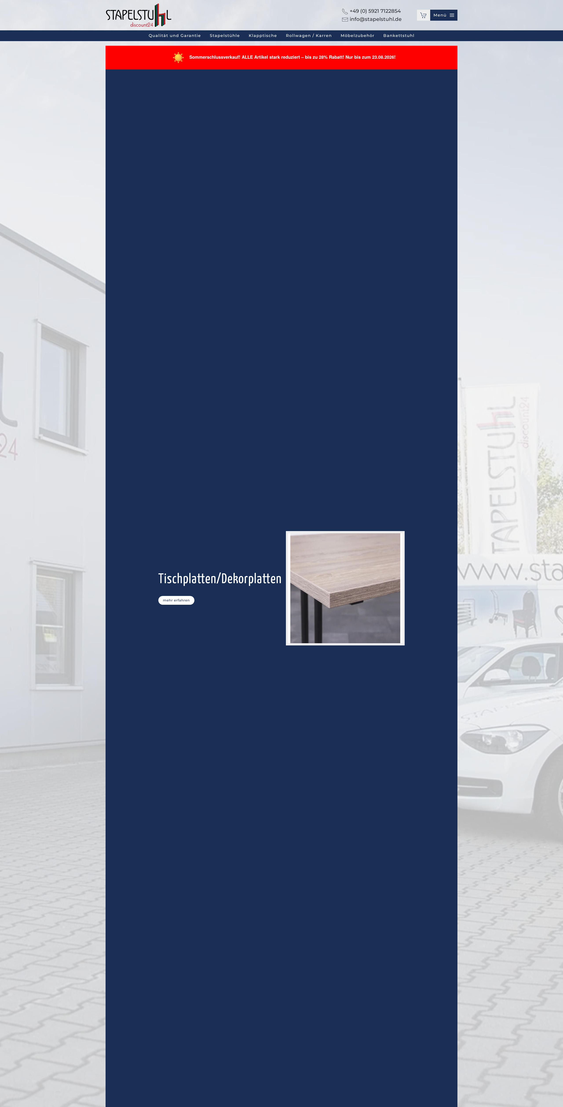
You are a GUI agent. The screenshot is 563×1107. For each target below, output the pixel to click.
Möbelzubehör (358, 35)
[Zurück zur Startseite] (139, 15)
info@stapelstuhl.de (376, 19)
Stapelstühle (225, 35)
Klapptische (263, 35)
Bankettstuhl (399, 35)
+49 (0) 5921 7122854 (375, 11)
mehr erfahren (176, 600)
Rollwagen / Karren (309, 35)
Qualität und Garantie (175, 35)
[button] (444, 15)
